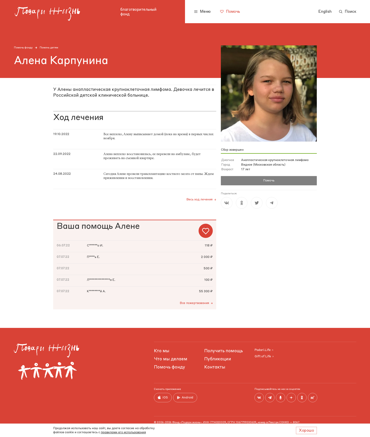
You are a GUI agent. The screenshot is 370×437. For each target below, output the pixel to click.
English (325, 12)
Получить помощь (223, 351)
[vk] (226, 203)
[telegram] (272, 203)
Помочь (268, 180)
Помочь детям (49, 47)
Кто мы (161, 351)
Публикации (217, 359)
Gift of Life (263, 356)
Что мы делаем (170, 359)
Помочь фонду (23, 47)
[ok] (241, 203)
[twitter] (256, 203)
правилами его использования (123, 432)
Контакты (214, 367)
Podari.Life (263, 350)
